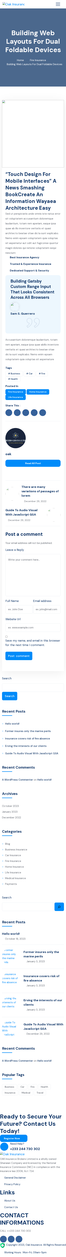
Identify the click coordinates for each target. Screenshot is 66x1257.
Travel (40, 1092)
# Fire (42, 373)
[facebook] (8, 412)
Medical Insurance (15, 878)
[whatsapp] (15, 471)
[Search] (59, 907)
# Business (14, 373)
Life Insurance (15, 397)
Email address (42, 601)
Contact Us (11, 1207)
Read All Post (33, 463)
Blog (7, 844)
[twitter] (17, 412)
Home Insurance (38, 391)
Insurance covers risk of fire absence (27, 738)
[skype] (42, 412)
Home (20, 60)
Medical (26, 1092)
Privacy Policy (12, 1184)
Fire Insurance (38, 60)
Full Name (12, 601)
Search (7, 678)
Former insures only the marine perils (28, 731)
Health (44, 1086)
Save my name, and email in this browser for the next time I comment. (32, 643)
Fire (33, 1086)
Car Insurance (13, 855)
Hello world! (12, 723)
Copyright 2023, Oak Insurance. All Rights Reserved (36, 1245)
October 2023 (10, 806)
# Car (29, 373)
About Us (9, 1200)
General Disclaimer (15, 1177)
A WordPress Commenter (17, 779)
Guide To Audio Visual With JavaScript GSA (31, 753)
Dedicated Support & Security (29, 270)
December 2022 (11, 817)
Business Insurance (16, 849)
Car (22, 1086)
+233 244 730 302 (25, 1149)
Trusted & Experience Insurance (30, 264)
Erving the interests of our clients (26, 746)
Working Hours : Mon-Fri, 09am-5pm (25, 1252)
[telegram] (20, 471)
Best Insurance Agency (24, 257)
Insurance (10, 1092)
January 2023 (10, 811)
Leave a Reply (14, 550)
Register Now (12, 1138)
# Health (13, 379)
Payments (11, 884)
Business (9, 1086)
